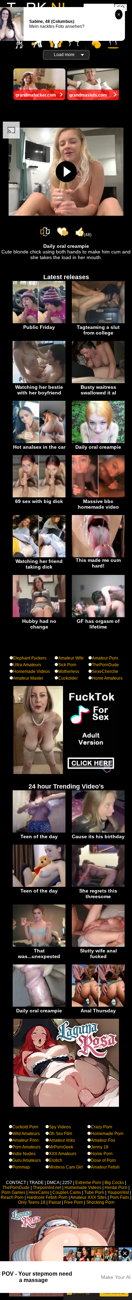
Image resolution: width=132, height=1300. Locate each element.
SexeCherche (105, 671)
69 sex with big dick (39, 501)
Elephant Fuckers (29, 658)
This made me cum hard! (98, 563)
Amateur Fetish (105, 1167)
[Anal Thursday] (98, 1005)
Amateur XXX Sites (88, 1197)
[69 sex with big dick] (39, 495)
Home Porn (102, 1153)
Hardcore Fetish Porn (47, 1197)
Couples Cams (66, 1192)
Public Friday (39, 327)
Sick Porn (67, 664)
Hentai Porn (116, 1187)
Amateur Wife (71, 658)
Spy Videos (60, 1126)
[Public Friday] (39, 321)
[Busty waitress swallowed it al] (98, 381)
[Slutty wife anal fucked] (98, 945)
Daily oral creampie (98, 447)
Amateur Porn (105, 658)
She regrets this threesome (98, 893)
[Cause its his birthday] (98, 831)
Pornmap (21, 1167)
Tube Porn (94, 1192)
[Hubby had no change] (39, 615)
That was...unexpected (39, 953)
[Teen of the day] (39, 831)
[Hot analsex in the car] (39, 441)
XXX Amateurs (62, 1153)
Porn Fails (119, 1197)
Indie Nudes (24, 1153)
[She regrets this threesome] (98, 885)
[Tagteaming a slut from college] (98, 321)
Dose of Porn (103, 1160)
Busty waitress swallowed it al (98, 389)
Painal (55, 1202)
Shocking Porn (100, 1202)
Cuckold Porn (25, 1126)
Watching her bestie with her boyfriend (39, 389)
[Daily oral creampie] (98, 441)
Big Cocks (114, 1182)
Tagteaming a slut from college (98, 330)
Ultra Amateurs (27, 664)
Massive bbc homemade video (98, 504)
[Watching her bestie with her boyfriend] (39, 381)
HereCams (39, 1192)
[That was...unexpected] (39, 945)
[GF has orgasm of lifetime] (98, 615)
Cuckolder (68, 678)
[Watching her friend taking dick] (39, 555)
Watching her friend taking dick (39, 564)
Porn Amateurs (26, 1147)
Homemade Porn (107, 1133)
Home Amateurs (107, 678)
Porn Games (13, 1192)
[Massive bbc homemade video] (98, 495)
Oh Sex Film (60, 1133)
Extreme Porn (88, 1182)
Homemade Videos (31, 671)
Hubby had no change (39, 624)
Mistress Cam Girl (66, 1167)
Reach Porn (12, 1197)
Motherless (68, 671)
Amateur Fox (103, 1140)
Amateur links (62, 1140)
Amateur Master (28, 678)
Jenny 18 (99, 1147)
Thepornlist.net (47, 1187)
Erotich (55, 1160)
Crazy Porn (101, 1126)
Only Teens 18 (31, 1202)
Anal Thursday (98, 1010)
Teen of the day (39, 836)
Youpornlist (118, 1192)
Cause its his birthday (98, 836)
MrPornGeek (61, 1147)
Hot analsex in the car (39, 447)
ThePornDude (105, 664)
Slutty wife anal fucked (98, 953)
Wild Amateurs (26, 1133)
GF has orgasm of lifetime (98, 624)
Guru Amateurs (26, 1160)
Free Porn (73, 1202)
